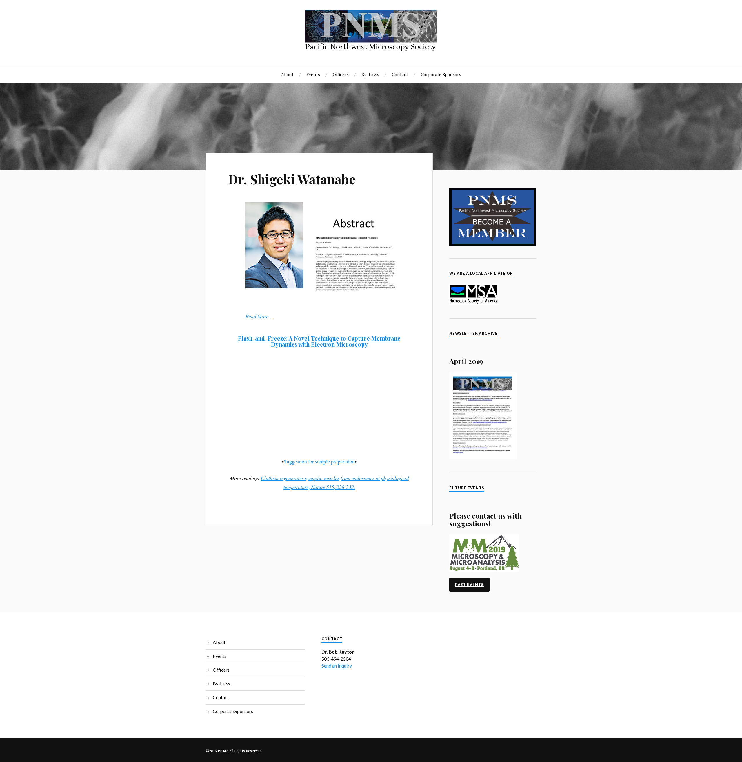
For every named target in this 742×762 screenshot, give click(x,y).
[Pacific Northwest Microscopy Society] (371, 47)
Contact (400, 74)
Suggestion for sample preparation (319, 461)
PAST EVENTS (469, 584)
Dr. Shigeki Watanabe (292, 179)
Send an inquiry (336, 665)
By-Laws (370, 74)
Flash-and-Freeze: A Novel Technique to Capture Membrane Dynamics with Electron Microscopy (319, 341)
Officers (341, 74)
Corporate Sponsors (441, 74)
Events (313, 74)
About (287, 74)
